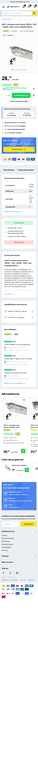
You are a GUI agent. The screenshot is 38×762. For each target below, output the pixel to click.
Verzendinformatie (8, 538)
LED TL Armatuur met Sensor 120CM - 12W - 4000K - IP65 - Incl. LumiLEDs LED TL (11, 426)
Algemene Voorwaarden (10, 580)
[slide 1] (12, 69)
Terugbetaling (6, 547)
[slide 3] (15, 69)
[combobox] (17, 13)
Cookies (31, 580)
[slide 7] (22, 69)
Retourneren (6, 541)
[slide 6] (20, 69)
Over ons (5, 550)
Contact (4, 535)
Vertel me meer (17, 149)
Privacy (23, 580)
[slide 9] (25, 69)
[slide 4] (17, 69)
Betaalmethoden (7, 544)
